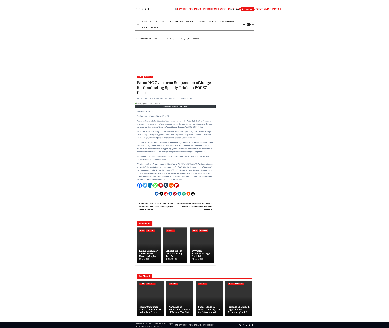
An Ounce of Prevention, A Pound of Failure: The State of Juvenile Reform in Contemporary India (179, 313)
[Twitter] (144, 185)
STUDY (145, 27)
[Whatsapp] (155, 185)
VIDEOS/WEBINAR (227, 21)
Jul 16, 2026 (146, 259)
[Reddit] (171, 185)
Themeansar (157, 326)
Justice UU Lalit (174, 98)
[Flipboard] (176, 185)
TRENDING (148, 77)
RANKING (154, 27)
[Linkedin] (150, 185)
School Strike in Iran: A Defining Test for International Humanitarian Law (209, 310)
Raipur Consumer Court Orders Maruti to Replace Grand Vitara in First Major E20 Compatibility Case (150, 313)
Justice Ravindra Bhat (160, 98)
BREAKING (154, 21)
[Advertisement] (194, 55)
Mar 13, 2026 (199, 259)
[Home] (138, 24)
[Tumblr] (166, 185)
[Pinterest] (160, 185)
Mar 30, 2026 (172, 259)
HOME (144, 21)
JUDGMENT (212, 21)
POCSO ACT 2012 (187, 98)
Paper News (146, 326)
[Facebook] (139, 185)
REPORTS (201, 21)
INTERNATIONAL (176, 21)
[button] (253, 24)
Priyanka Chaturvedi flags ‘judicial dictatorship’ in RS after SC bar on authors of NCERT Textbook (239, 313)
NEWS (164, 21)
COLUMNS (190, 21)
